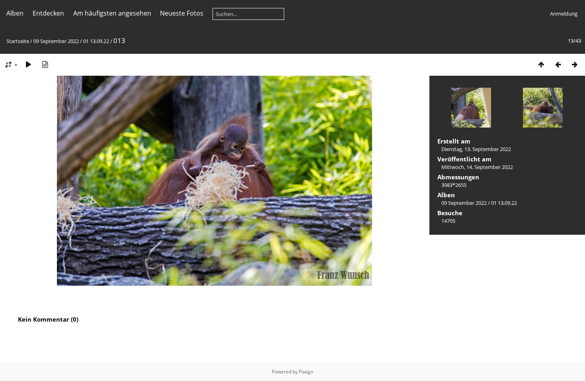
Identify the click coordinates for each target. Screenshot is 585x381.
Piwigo (306, 371)
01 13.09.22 (96, 41)
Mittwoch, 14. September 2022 (477, 167)
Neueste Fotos (181, 13)
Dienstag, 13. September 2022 (476, 149)
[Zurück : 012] (558, 64)
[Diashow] (28, 64)
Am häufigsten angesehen (112, 13)
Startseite (17, 41)
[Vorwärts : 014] (574, 64)
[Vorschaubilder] (541, 64)
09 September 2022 (56, 41)
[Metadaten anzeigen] (45, 64)
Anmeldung (563, 13)
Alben (14, 13)
